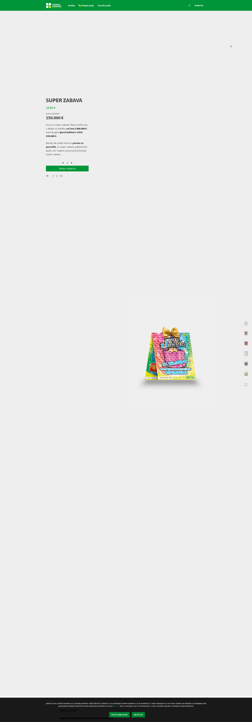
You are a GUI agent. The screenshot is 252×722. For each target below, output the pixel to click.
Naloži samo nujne (119, 715)
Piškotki (116, 706)
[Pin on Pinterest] (61, 176)
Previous (111, 353)
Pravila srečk (104, 5)
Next (229, 353)
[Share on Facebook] (53, 176)
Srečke (71, 5)
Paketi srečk (88, 5)
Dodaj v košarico (67, 168)
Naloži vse (138, 715)
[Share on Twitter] (57, 176)
